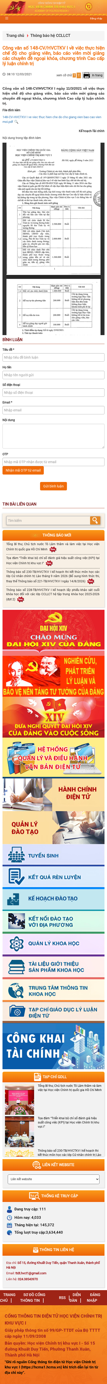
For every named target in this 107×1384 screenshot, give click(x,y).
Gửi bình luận (53, 486)
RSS (62, 1298)
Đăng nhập (96, 18)
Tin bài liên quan (19, 504)
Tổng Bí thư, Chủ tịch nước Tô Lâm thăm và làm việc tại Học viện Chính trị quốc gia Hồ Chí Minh (53, 546)
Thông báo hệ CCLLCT (50, 35)
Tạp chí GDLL (55, 1077)
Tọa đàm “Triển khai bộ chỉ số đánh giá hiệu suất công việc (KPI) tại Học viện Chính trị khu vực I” (53, 560)
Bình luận (12, 339)
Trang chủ (15, 35)
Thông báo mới (57, 535)
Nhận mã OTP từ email (23, 470)
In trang (97, 75)
